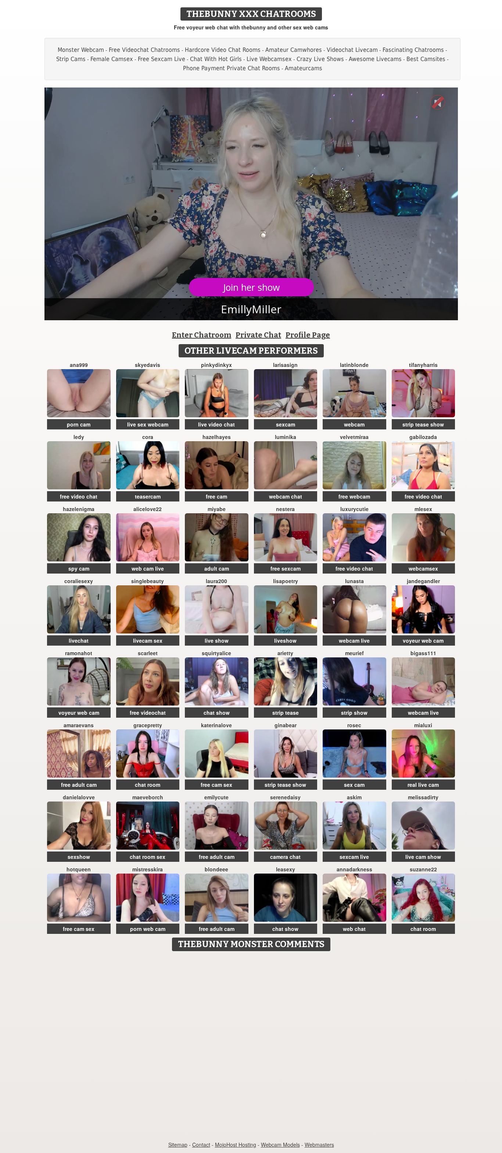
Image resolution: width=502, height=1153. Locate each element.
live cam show (423, 856)
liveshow (285, 640)
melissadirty (423, 797)
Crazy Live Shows (320, 59)
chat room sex (147, 856)
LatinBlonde (354, 364)
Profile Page (308, 335)
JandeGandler (423, 581)
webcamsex (423, 568)
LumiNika (285, 436)
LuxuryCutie (354, 509)
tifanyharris (423, 364)
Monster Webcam (81, 49)
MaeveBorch (147, 797)
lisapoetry (285, 581)
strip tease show (423, 424)
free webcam (354, 496)
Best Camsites (425, 59)
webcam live (354, 640)
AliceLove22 (147, 509)
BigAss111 (423, 653)
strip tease (285, 712)
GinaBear (286, 725)
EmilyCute (216, 797)
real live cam (423, 784)
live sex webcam (147, 424)
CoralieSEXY (78, 581)
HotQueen (79, 869)
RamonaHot (78, 653)
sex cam (354, 784)
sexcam (285, 424)
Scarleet (148, 653)
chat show (217, 712)
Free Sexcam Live (161, 59)
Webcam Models (280, 1144)
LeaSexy (285, 869)
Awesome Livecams (375, 59)
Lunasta (354, 581)
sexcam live (354, 856)
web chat (354, 928)
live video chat (216, 424)
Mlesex (423, 509)
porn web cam (147, 928)
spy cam (78, 568)
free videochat (148, 712)
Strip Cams (71, 59)
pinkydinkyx (216, 364)
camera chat (285, 856)
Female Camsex (111, 59)
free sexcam (285, 568)
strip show (354, 712)
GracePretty (147, 725)
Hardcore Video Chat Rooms (223, 49)
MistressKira (147, 869)
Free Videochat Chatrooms (144, 49)
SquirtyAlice (216, 653)
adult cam (216, 568)
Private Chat (258, 335)
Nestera (285, 509)
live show (217, 640)
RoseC (354, 725)
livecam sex (147, 640)
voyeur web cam (423, 640)
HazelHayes (216, 436)
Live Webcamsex (269, 59)
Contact (201, 1144)
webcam (354, 424)
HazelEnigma (78, 509)
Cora (147, 436)
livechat (79, 640)
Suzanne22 (423, 869)
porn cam (78, 424)
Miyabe (217, 509)
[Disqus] (251, 1047)
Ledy (78, 436)
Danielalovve (79, 797)
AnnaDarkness (354, 869)
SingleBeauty (147, 581)
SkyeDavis (147, 364)
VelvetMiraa (354, 436)
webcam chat (285, 496)
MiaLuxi (423, 725)
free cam (216, 496)
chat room (147, 784)
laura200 (216, 581)
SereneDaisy (285, 797)
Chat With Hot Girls (216, 59)
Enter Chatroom (201, 335)
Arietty (285, 653)
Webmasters (319, 1144)
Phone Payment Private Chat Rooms (231, 68)
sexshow (79, 856)
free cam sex (216, 784)
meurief (354, 653)
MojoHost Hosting (235, 1144)
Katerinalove (216, 725)
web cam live (148, 568)
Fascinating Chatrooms (413, 49)
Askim (354, 797)
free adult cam (79, 784)
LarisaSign (285, 364)
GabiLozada (423, 436)
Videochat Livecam (352, 49)
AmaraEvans (79, 725)
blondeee (216, 869)
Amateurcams (303, 68)
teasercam (148, 496)
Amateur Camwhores (293, 49)
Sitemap (177, 1144)
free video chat (78, 496)
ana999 (79, 364)
